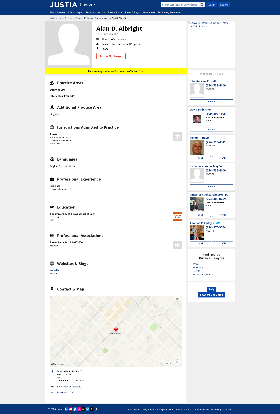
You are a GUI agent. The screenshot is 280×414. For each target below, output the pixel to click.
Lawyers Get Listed (211, 294)
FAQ (211, 289)
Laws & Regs (132, 12)
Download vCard (66, 392)
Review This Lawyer (111, 56)
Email (200, 158)
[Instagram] (79, 409)
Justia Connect (133, 409)
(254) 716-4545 (216, 142)
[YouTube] (70, 409)
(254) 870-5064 (216, 227)
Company (162, 409)
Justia (52, 18)
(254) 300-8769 (216, 199)
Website (55, 270)
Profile (211, 101)
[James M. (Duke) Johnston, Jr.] (197, 204)
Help (171, 409)
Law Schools (115, 12)
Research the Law (95, 12)
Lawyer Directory (65, 18)
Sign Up (224, 5)
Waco (106, 18)
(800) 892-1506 (216, 114)
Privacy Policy (202, 409)
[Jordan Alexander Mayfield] (197, 175)
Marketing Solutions (169, 12)
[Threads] (83, 409)
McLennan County (92, 18)
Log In (212, 5)
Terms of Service (184, 409)
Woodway (198, 267)
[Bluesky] (87, 409)
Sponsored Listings (211, 74)
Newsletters (148, 12)
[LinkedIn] (66, 409)
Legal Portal (149, 409)
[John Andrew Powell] (197, 90)
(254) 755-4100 (216, 85)
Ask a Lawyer (75, 12)
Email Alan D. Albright (69, 386)
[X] (91, 409)
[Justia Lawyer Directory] (63, 4)
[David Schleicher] (197, 119)
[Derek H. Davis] (197, 147)
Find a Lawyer (57, 12)
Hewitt (196, 271)
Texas (79, 18)
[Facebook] (75, 409)
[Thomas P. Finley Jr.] (197, 232)
